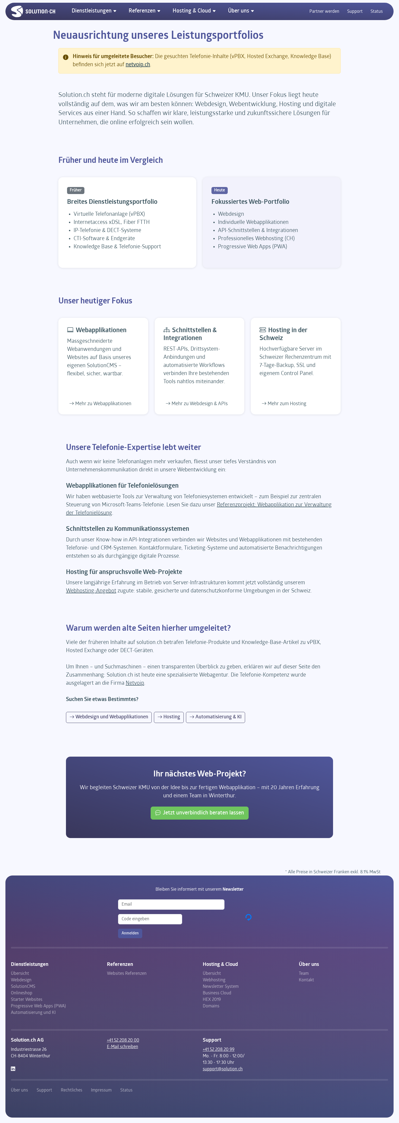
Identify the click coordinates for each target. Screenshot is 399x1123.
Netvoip (135, 683)
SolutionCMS (23, 987)
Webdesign (21, 980)
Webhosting (214, 980)
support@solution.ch (223, 1069)
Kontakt (306, 980)
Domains (211, 1006)
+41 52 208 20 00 (123, 1040)
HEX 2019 (212, 1000)
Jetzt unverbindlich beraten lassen (203, 813)
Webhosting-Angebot (91, 591)
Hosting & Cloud (192, 11)
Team (304, 974)
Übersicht (20, 974)
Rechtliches (71, 1090)
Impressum (101, 1090)
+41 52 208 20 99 (219, 1050)
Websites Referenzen (127, 974)
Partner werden (324, 11)
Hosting (171, 717)
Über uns (239, 11)
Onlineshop (21, 993)
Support (355, 11)
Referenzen (143, 11)
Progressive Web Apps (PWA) (38, 1006)
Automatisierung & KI (218, 717)
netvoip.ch (138, 65)
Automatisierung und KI (33, 1013)
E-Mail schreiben (122, 1047)
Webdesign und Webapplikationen (111, 717)
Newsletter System (221, 987)
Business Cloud (217, 993)
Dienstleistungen (92, 11)
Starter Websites (26, 1000)
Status (376, 11)
